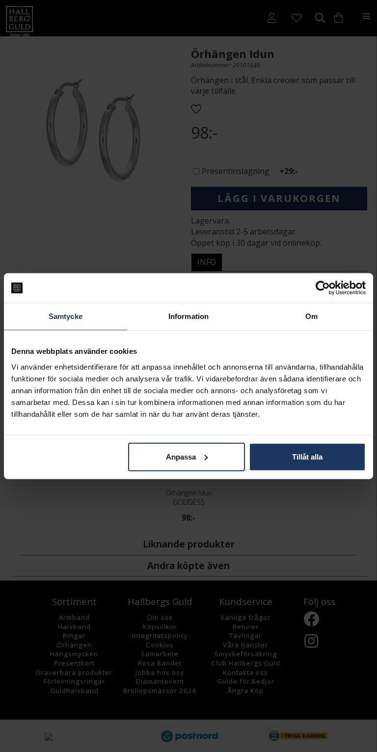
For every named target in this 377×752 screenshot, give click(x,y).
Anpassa (181, 456)
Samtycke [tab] (65, 316)
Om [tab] (311, 316)
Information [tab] (188, 316)
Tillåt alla (307, 456)
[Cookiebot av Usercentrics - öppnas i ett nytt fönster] (323, 288)
